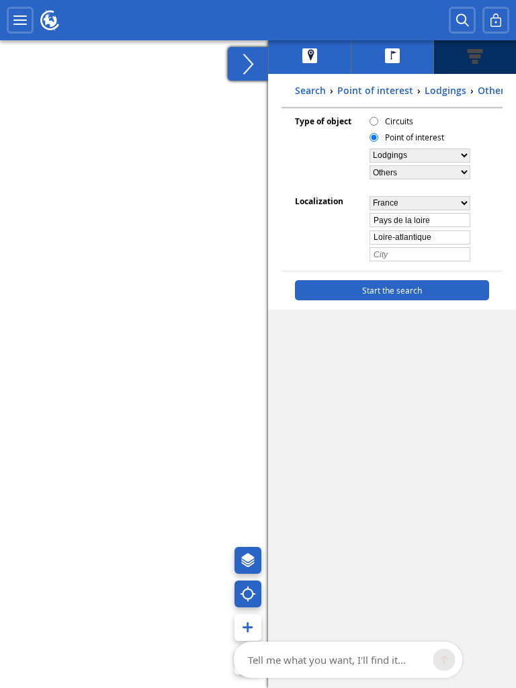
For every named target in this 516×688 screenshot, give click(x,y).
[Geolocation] (247, 593)
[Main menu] (20, 20)
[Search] (462, 20)
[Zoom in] (247, 627)
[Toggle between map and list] (248, 64)
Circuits (399, 121)
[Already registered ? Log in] (495, 20)
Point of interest (414, 137)
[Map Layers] (247, 560)
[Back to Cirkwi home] (49, 20)
